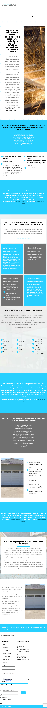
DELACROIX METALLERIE (17, 679)
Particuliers (5, 647)
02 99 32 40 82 (10, 109)
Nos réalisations (6, 656)
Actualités (5, 662)
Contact (5, 668)
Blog (4, 665)
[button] (23, 635)
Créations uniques (7, 653)
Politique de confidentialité (37, 679)
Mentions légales (26, 679)
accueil (4, 644)
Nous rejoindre (6, 659)
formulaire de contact (5, 702)
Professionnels (6, 650)
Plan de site (4, 681)
